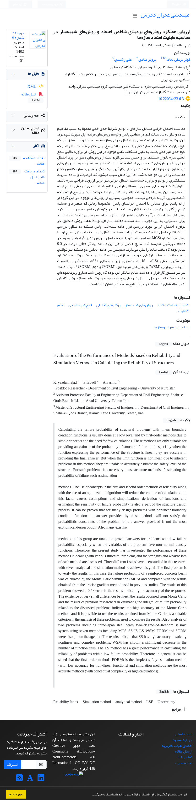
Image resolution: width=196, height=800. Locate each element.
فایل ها (33, 73)
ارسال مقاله (183, 751)
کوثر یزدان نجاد (178, 59)
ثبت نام (17, 4)
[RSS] (19, 779)
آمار (36, 145)
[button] (91, 795)
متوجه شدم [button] (16, 794)
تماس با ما (185, 757)
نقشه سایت (183, 762)
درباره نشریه (182, 739)
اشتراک (12, 764)
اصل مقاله (30, 97)
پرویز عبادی (147, 59)
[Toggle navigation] (135, 15)
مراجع (176, 709)
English (177, 4)
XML (32, 86)
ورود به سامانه (50, 4)
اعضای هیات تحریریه (177, 745)
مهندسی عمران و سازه (171, 327)
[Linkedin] (41, 779)
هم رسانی (31, 115)
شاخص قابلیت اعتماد (172, 305)
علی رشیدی (123, 59)
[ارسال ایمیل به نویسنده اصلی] (164, 58)
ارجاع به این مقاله (30, 130)
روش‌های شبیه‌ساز (139, 305)
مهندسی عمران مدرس (165, 14)
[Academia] (30, 779)
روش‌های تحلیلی (108, 305)
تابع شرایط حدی (80, 305)
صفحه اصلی (183, 734)
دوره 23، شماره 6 (17, 35)
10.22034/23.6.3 (171, 98)
